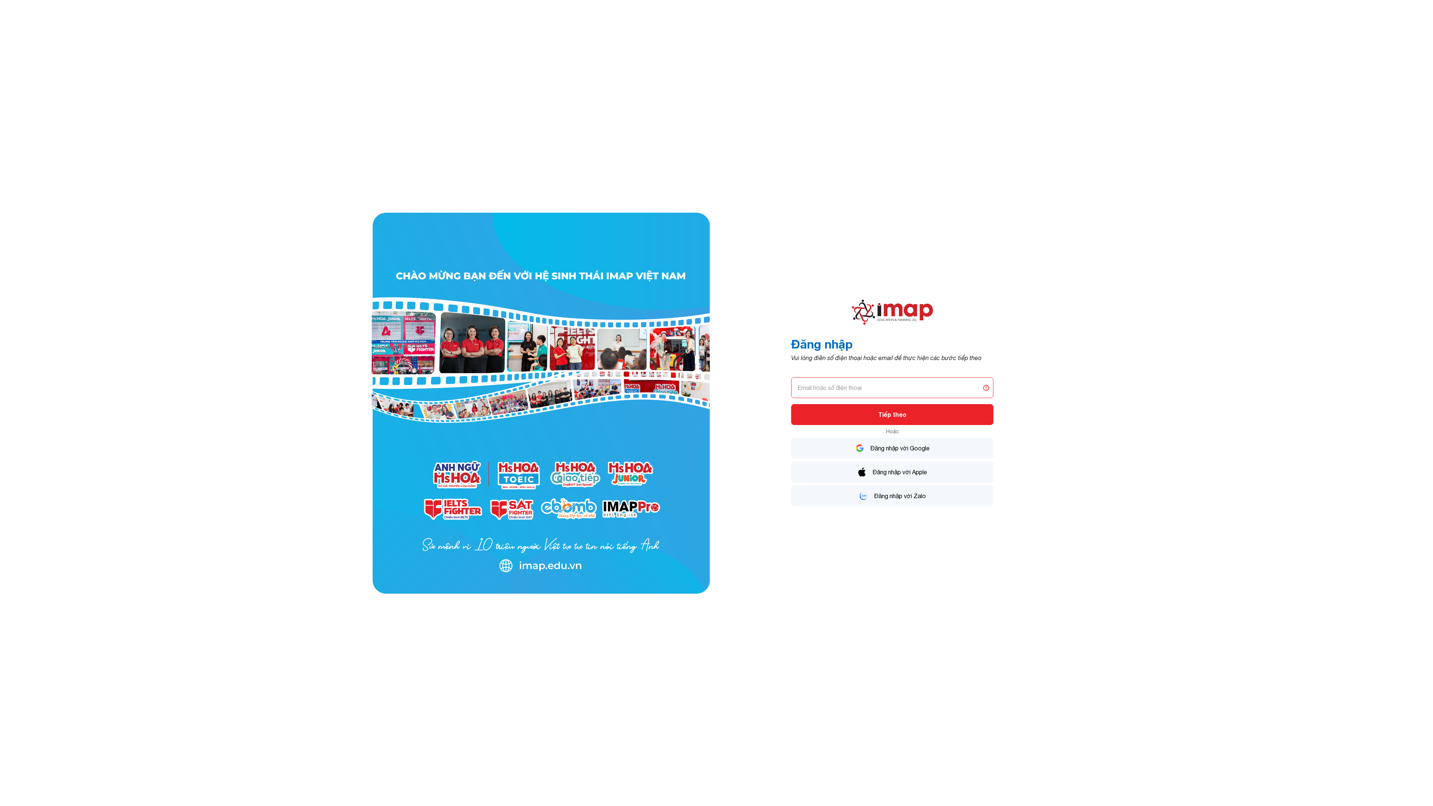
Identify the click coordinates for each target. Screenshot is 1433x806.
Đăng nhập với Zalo (900, 496)
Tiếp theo (892, 414)
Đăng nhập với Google (900, 448)
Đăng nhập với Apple (899, 472)
